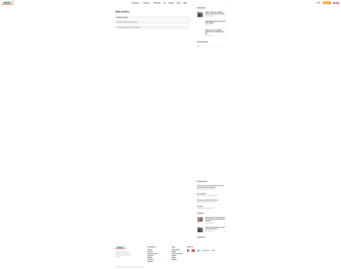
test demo (200, 206)
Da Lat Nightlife (201, 193)
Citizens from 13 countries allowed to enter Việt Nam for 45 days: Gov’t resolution (210, 186)
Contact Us (150, 255)
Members (150, 261)
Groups (174, 257)
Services (146, 3)
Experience (212, 201)
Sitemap (149, 257)
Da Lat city (214, 195)
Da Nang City (210, 189)
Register (327, 2)
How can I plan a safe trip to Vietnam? (207, 200)
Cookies (174, 255)
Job (164, 3)
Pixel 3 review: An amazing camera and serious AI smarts (214, 13)
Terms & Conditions (177, 253)
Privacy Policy (175, 249)
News (185, 3)
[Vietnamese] (337, 2)
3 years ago (203, 189)
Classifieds (156, 3)
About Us (149, 249)
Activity (174, 251)
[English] (334, 2)
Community (135, 3)
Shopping (210, 208)
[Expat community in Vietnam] (120, 247)
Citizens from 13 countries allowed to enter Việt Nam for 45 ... (214, 31)
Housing (171, 3)
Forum (179, 3)
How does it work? (152, 253)
